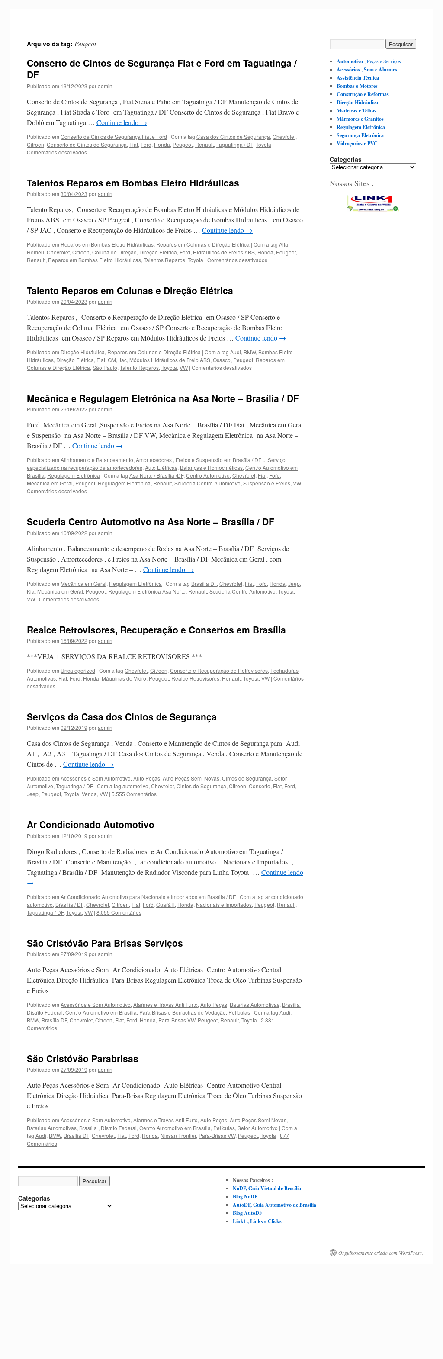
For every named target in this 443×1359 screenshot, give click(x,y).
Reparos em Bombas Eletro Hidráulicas (107, 244)
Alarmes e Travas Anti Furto (165, 1004)
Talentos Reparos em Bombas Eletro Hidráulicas (133, 182)
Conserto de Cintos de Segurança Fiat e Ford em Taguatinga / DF (162, 68)
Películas (239, 1012)
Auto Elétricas (161, 467)
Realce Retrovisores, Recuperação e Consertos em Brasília (156, 629)
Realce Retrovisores (195, 678)
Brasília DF (204, 583)
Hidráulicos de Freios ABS (224, 252)
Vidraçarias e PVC (357, 143)
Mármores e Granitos (360, 118)
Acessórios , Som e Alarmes (367, 69)
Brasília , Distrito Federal (108, 1127)
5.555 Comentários (134, 793)
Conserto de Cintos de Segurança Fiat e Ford (114, 136)
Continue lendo (121, 122)
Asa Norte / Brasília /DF (156, 475)
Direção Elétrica (158, 252)
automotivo (135, 786)
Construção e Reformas (363, 94)
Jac (123, 359)
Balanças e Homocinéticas (211, 467)
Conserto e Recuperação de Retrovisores (219, 670)
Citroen (35, 144)
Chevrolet (284, 136)
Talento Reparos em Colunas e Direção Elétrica (130, 290)
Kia (31, 591)
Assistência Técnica (358, 77)
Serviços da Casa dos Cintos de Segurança (122, 716)
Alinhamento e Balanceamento (97, 459)
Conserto (259, 786)
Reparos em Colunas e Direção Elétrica (203, 244)
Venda (89, 793)
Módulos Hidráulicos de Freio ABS (169, 359)
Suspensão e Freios (266, 483)
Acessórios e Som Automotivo (96, 778)
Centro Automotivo (208, 475)
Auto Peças (146, 778)
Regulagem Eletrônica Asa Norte (147, 591)
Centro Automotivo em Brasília (101, 1012)
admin (105, 86)
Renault (204, 144)
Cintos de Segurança (247, 778)
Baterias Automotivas (254, 1004)
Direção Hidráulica (83, 352)
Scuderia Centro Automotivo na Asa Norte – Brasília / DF (150, 521)
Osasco (222, 359)
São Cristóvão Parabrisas (82, 1058)
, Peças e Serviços (369, 61)
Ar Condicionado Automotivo (90, 824)
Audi (235, 352)
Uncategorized (78, 670)
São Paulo (105, 367)
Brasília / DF (69, 904)
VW (184, 367)
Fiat (133, 144)
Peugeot (183, 144)
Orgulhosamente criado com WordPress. (380, 1252)
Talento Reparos (139, 367)
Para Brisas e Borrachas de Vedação (182, 1012)
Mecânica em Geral (50, 483)
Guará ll (165, 904)
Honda (162, 144)
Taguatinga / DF (234, 144)
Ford (146, 144)
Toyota (263, 144)
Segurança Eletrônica (360, 135)
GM (112, 359)
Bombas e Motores (357, 86)
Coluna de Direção (114, 252)
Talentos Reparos (164, 259)
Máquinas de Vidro (124, 678)
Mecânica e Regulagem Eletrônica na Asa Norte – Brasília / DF (163, 398)
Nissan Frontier (178, 1135)
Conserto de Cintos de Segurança (87, 144)
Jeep (294, 583)
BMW (250, 352)
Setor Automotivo (258, 1127)
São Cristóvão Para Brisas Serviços (105, 942)
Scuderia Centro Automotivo (207, 483)
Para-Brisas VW (176, 1020)
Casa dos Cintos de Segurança (233, 136)
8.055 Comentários (118, 912)
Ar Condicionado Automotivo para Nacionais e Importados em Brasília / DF (148, 896)
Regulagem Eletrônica (73, 475)
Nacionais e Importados (224, 904)
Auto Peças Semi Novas (191, 778)
